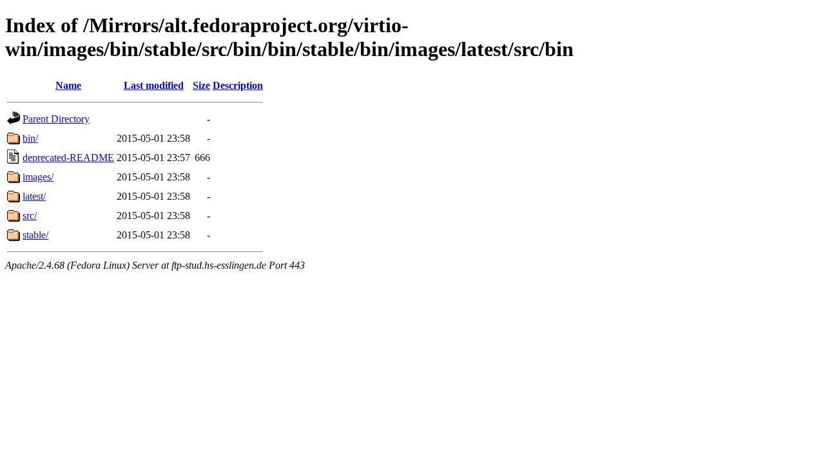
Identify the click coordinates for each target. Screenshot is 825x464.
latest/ (34, 196)
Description (238, 85)
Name (68, 85)
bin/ (30, 138)
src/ (30, 215)
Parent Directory (56, 118)
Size (201, 85)
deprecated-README (68, 157)
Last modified (154, 85)
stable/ (35, 234)
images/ (38, 176)
